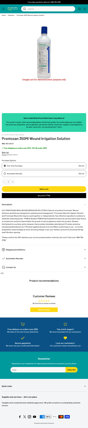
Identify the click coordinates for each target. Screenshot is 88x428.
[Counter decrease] (4, 182)
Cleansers (11, 15)
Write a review (44, 310)
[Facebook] (19, 416)
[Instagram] (29, 416)
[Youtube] (34, 416)
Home (4, 15)
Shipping (4, 154)
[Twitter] (24, 416)
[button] (48, 8)
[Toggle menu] (3, 8)
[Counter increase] (13, 182)
